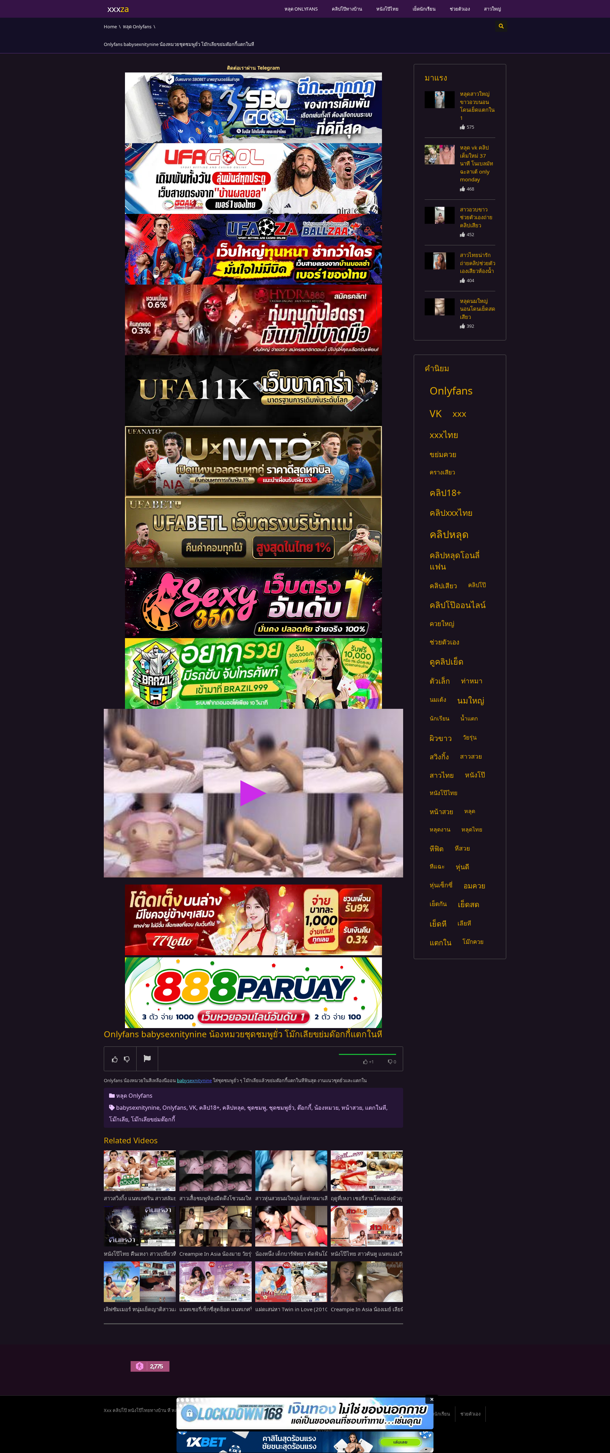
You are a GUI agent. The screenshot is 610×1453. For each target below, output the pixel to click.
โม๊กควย (473, 942)
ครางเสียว (442, 472)
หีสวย (462, 848)
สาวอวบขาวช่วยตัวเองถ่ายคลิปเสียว (476, 217)
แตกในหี (375, 1107)
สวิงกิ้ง (439, 756)
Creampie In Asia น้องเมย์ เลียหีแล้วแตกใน (380, 1309)
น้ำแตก (469, 718)
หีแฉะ (437, 866)
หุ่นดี (462, 866)
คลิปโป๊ (477, 585)
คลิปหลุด (233, 1107)
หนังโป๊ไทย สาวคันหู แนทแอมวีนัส (370, 1253)
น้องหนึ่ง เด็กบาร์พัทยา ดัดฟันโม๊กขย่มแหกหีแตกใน (313, 1253)
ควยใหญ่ (442, 623)
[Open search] (501, 26)
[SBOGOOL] (253, 107)
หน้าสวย (351, 1107)
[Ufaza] (253, 249)
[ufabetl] (253, 532)
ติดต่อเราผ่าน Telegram (253, 67)
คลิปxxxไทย (451, 512)
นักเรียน (439, 718)
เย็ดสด (468, 904)
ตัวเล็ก (440, 681)
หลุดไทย (471, 829)
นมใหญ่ (470, 700)
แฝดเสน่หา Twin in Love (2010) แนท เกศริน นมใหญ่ (316, 1309)
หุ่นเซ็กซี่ (441, 885)
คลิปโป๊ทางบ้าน (347, 9)
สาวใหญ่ (492, 9)
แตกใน (440, 942)
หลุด (469, 811)
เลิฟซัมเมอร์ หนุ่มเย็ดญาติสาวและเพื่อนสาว (153, 1309)
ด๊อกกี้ (304, 1107)
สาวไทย (442, 775)
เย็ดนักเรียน (424, 9)
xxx (459, 413)
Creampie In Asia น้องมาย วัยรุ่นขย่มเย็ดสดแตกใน (237, 1253)
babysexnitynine (138, 1107)
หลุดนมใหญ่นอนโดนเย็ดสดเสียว (477, 308)
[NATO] (253, 461)
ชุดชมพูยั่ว (281, 1107)
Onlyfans (174, 1107)
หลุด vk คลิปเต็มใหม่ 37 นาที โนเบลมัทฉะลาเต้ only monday (476, 163)
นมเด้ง (438, 699)
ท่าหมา (472, 680)
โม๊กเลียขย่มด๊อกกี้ (153, 1119)
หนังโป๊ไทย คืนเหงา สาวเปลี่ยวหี (140, 1253)
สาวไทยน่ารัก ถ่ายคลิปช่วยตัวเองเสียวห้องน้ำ (477, 262)
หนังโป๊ (475, 775)
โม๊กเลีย (118, 1119)
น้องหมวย (326, 1107)
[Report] (147, 1059)
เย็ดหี (438, 923)
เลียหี (464, 923)
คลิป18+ (209, 1107)
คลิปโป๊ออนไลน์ (458, 605)
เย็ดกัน (438, 904)
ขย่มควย (443, 454)
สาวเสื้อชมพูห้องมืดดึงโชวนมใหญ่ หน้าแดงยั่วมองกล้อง (241, 1198)
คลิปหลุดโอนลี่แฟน (455, 561)
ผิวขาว (441, 738)
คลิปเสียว (443, 585)
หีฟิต (437, 848)
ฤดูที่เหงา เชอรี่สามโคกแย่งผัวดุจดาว (372, 1198)
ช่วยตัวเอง (460, 9)
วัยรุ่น (470, 737)
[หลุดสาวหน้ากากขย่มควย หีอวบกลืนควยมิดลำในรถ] (440, 99)
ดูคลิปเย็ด (447, 661)
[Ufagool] (253, 178)
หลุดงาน (440, 829)
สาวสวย (471, 756)
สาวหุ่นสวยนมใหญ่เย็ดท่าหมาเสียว (294, 1198)
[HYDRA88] (253, 320)
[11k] (253, 390)
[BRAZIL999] (253, 673)
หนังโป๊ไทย (387, 9)
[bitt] (253, 602)
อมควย (474, 886)
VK (192, 1107)
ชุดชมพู (256, 1107)
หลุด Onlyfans (301, 9)
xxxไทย (444, 434)
